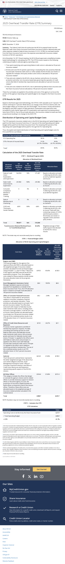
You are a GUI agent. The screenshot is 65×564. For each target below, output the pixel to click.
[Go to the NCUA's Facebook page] (23, 476)
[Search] (57, 11)
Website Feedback (8, 561)
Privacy (5, 551)
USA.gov (5, 555)
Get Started (41, 469)
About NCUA (7, 529)
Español (52, 5)
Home (6, 17)
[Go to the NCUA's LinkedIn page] (36, 476)
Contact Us (59, 5)
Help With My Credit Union (41, 5)
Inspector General (8, 545)
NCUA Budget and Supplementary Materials (28, 17)
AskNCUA (6, 535)
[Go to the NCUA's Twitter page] (29, 476)
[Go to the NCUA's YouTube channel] (42, 476)
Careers (5, 538)
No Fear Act (6, 548)
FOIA (4, 542)
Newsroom (12, 17)
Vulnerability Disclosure (10, 558)
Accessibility (6, 532)
